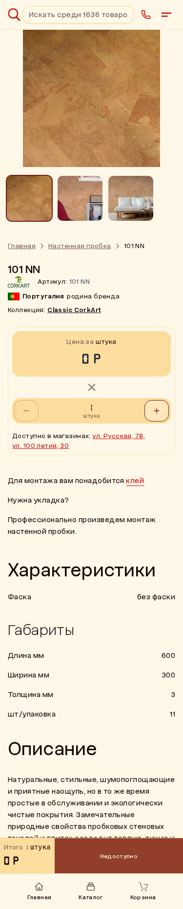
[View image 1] (29, 198)
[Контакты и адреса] (146, 14)
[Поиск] (14, 14)
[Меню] (166, 14)
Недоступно (119, 856)
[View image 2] (80, 198)
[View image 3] (130, 198)
